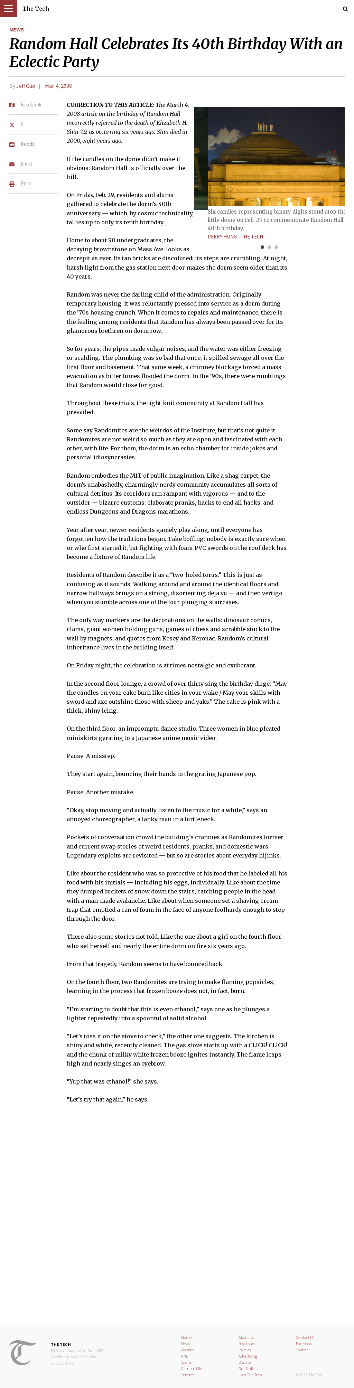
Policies (245, 1349)
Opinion (188, 1349)
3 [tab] (276, 247)
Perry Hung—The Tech (235, 236)
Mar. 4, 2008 (58, 85)
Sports (186, 1362)
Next (322, 161)
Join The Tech (250, 1374)
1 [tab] (262, 247)
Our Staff (246, 1368)
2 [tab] (269, 247)
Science (187, 1374)
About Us (246, 1337)
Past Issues (247, 1343)
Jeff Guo (25, 85)
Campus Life (191, 1368)
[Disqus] (177, 1218)
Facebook (304, 1343)
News (16, 29)
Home (186, 1337)
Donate (245, 1362)
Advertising (248, 1356)
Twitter (302, 1349)
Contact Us (305, 1337)
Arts (184, 1356)
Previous (216, 161)
